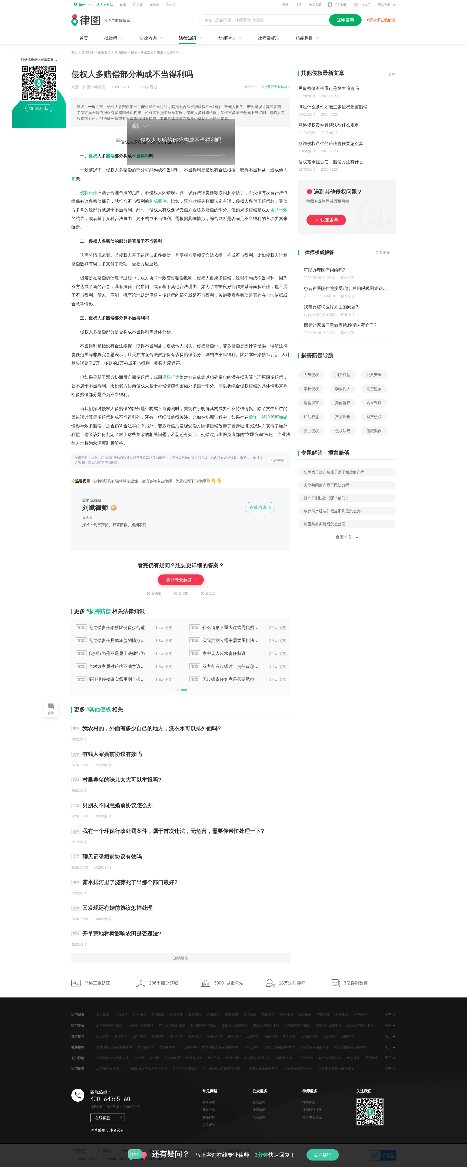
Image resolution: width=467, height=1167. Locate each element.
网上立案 (214, 1058)
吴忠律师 (329, 1036)
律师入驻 (315, 5)
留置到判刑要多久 (185, 1069)
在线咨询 (258, 507)
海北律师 (176, 1036)
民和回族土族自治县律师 (220, 1047)
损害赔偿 (104, 52)
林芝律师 (121, 1036)
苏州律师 (268, 1015)
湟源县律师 (167, 1047)
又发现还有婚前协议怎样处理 (117, 908)
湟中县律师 (145, 1047)
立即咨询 (322, 1155)
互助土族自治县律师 (279, 1047)
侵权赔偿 (88, 192)
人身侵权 (311, 375)
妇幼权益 (311, 417)
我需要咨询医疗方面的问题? (331, 307)
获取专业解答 (179, 579)
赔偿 (110, 156)
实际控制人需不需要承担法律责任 (225, 640)
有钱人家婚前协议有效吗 (112, 754)
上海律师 (121, 1015)
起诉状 (154, 1058)
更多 (392, 74)
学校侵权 (311, 389)
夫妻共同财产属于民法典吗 (326, 485)
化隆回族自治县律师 (314, 1047)
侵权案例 (374, 431)
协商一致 (279, 210)
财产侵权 (374, 417)
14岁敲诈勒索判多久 (298, 1069)
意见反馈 (208, 1125)
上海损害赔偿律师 (141, 1025)
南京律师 (304, 1015)
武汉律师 (249, 1015)
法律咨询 (148, 38)
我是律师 (208, 1117)
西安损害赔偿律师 (329, 1025)
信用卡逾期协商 (330, 1058)
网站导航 (384, 5)
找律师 (138, 5)
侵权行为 (170, 377)
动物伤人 (342, 389)
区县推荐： (79, 1047)
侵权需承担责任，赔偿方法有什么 (330, 162)
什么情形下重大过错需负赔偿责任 (225, 627)
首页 (123, 5)
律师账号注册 (312, 1110)
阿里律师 (102, 1036)
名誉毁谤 (374, 403)
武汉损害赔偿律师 (360, 1025)
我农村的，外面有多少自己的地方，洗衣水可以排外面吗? (151, 728)
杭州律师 (212, 1015)
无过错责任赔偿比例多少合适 (111, 627)
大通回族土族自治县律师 (114, 1047)
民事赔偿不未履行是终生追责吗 (328, 88)
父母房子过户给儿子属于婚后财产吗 (334, 472)
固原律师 (348, 1036)
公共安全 (374, 375)
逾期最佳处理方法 (257, 1058)
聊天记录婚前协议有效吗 (112, 857)
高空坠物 (374, 389)
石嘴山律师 (310, 1036)
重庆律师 (194, 1015)
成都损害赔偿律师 (235, 1025)
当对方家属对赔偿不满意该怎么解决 (111, 666)
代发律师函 (172, 1058)
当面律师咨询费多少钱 (112, 1058)
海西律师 (271, 1036)
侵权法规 (342, 431)
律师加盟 (308, 1102)
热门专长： (79, 1025)
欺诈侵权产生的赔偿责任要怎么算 (330, 143)
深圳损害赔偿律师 (203, 1025)
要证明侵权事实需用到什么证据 (111, 679)
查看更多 (382, 252)
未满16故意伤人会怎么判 (149, 1069)
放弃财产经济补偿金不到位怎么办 (332, 511)
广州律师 (139, 1015)
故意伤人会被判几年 (110, 1069)
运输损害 (311, 403)
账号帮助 (208, 1102)
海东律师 (157, 1036)
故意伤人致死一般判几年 (336, 1069)
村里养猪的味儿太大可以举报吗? (121, 780)
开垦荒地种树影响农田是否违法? (121, 933)
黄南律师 (194, 1036)
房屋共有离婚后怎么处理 (324, 524)
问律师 (154, 5)
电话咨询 (258, 1117)
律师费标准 (268, 38)
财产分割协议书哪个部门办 (326, 498)
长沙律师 (341, 1015)
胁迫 (266, 417)
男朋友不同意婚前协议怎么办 (117, 805)
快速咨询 (329, 220)
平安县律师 (189, 1047)
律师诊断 (258, 1110)
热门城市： (79, 1015)
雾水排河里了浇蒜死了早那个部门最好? (130, 882)
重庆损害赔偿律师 (266, 1025)
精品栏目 (304, 38)
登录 (285, 5)
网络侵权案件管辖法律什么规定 (328, 125)
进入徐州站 (105, 5)
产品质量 (342, 417)
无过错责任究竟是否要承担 (222, 679)
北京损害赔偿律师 (109, 1025)
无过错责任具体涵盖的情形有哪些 (111, 640)
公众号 (366, 5)
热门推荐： (79, 1069)
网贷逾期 (371, 1058)
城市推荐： (79, 1036)
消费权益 (342, 375)
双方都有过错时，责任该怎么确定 (225, 666)
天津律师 (323, 1015)
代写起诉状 (194, 1058)
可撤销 (281, 417)
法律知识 (187, 38)
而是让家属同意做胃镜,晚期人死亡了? (340, 325)
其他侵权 (120, 52)
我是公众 (208, 1110)
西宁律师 (139, 1036)
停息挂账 (353, 1058)
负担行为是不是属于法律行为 (111, 653)
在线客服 (102, 1118)
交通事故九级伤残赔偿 (261, 1069)
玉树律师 (252, 1036)
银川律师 (289, 1036)
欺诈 (253, 417)
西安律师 (231, 1015)
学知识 (171, 5)
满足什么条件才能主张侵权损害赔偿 (333, 106)
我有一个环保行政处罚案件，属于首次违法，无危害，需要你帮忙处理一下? (173, 831)
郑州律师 (286, 1015)
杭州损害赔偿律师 (297, 1025)
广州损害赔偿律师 (172, 1025)
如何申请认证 (312, 1117)
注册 (298, 5)
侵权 (93, 156)
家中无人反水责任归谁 (218, 653)
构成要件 (157, 201)
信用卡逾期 (284, 1058)
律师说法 (227, 38)
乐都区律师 (251, 1047)
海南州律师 (214, 1036)
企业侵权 (311, 431)
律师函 (139, 1058)
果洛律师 (234, 1036)
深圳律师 (157, 1015)
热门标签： (79, 1058)
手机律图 (340, 5)
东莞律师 (359, 1015)
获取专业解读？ (279, 87)
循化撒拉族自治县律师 (350, 1047)
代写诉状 (232, 1058)
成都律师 (176, 1015)
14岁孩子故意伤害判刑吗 (222, 1069)
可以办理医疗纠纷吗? (324, 270)
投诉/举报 (277, 460)
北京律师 (102, 1015)
